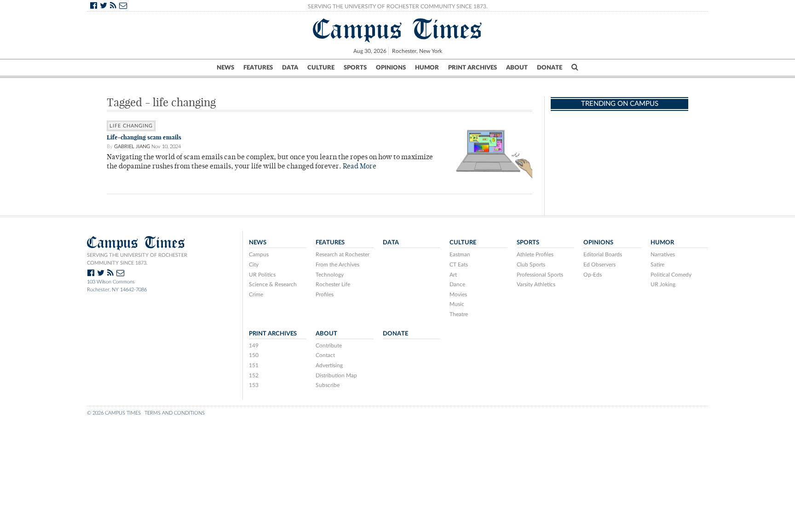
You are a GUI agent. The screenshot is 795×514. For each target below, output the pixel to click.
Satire (657, 264)
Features (258, 67)
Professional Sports (540, 274)
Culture (320, 67)
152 (254, 375)
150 (254, 355)
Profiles (325, 294)
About (517, 67)
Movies (458, 294)
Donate (549, 67)
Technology (330, 274)
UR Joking (663, 284)
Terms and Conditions (174, 413)
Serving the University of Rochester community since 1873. (137, 259)
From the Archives (337, 264)
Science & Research (273, 284)
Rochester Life (333, 284)
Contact (325, 355)
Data (290, 67)
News (225, 67)
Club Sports (531, 264)
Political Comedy (671, 274)
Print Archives (472, 67)
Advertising (329, 365)
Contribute (329, 345)
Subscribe (328, 385)
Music (456, 304)
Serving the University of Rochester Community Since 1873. (398, 6)
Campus (259, 254)
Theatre (458, 314)
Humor (427, 67)
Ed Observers (599, 264)
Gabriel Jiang (132, 146)
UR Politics (262, 274)
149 (254, 345)
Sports (355, 67)
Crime (256, 294)
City (254, 264)
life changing (131, 125)
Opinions (391, 67)
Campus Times (398, 29)
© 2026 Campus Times (114, 413)
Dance (457, 284)
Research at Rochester (342, 254)
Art (453, 274)
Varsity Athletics (536, 284)
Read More (359, 166)
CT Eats (458, 264)
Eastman (459, 254)
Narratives (663, 254)
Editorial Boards (602, 254)
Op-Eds (592, 274)
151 (254, 365)
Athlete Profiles (535, 254)
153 (254, 385)
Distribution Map (336, 375)
